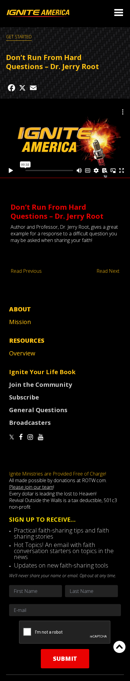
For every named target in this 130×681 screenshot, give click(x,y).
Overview (22, 353)
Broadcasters (30, 422)
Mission (20, 322)
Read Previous (26, 271)
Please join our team (31, 487)
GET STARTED (19, 37)
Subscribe (24, 397)
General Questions (38, 410)
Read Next (107, 271)
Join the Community (40, 384)
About (20, 309)
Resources (26, 340)
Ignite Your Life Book (42, 372)
